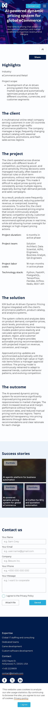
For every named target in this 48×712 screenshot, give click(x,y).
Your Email (7, 547)
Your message (9, 576)
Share (37, 57)
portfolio (10, 463)
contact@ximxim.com (12, 673)
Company (6, 556)
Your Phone (8, 566)
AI (43, 49)
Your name (7, 537)
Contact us (33, 6)
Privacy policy (21, 698)
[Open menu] (44, 6)
